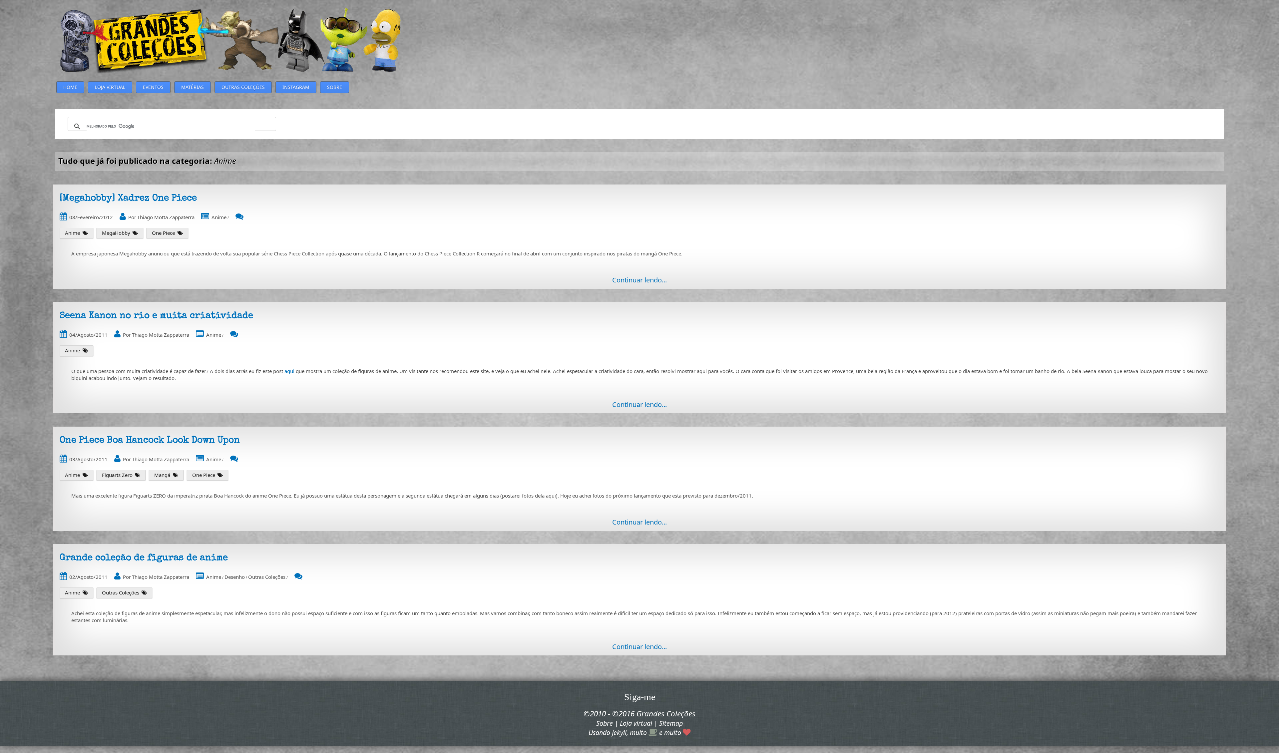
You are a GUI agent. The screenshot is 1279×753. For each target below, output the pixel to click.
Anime (219, 217)
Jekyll (619, 732)
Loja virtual (636, 723)
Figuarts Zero (117, 475)
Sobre (604, 723)
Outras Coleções (266, 576)
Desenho (234, 576)
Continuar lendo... (639, 279)
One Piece (163, 232)
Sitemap (671, 723)
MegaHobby (116, 232)
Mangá (162, 475)
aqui (289, 371)
